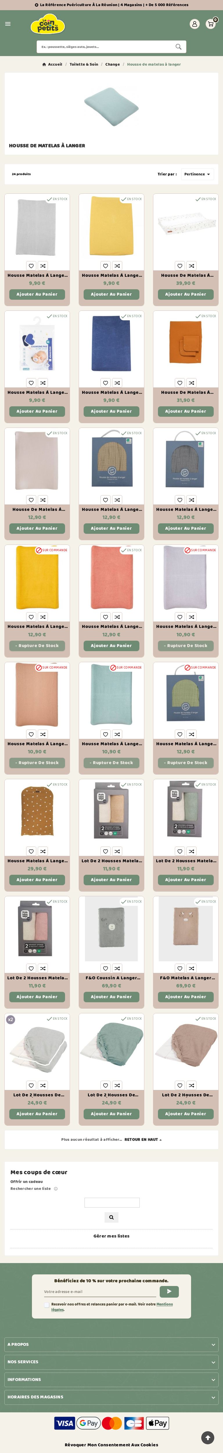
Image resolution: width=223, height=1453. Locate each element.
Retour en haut (141, 1139)
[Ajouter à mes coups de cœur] (31, 265)
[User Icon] (195, 24)
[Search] (178, 47)
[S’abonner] (169, 1292)
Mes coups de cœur (39, 1172)
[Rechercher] (111, 1217)
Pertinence (198, 174)
